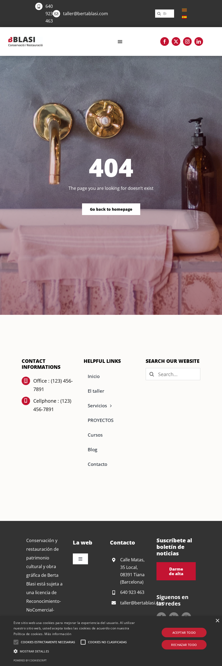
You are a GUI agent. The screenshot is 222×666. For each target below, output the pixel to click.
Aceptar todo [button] (184, 632)
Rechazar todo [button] (184, 645)
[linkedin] (198, 41)
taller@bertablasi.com (85, 14)
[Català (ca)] (184, 9)
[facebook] (164, 41)
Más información (57, 634)
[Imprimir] (25, 39)
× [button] (217, 621)
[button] (16, 642)
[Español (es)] (184, 16)
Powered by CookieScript (30, 660)
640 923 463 (49, 13)
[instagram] (187, 41)
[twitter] (176, 41)
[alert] (111, 641)
